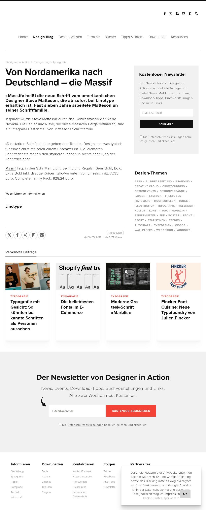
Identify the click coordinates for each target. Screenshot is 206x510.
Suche (197, 14)
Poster (173, 215)
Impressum (172, 494)
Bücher (110, 37)
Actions (46, 476)
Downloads (157, 37)
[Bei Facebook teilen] (17, 234)
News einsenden (82, 476)
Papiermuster (145, 215)
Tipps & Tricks (132, 37)
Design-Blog (43, 37)
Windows (184, 230)
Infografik (166, 205)
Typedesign (115, 232)
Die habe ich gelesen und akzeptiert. (104, 425)
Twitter (107, 471)
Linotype (13, 206)
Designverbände (172, 191)
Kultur (140, 210)
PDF (162, 215)
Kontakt (184, 14)
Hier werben (80, 481)
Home (23, 37)
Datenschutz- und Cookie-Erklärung (166, 477)
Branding (182, 181)
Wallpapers (144, 230)
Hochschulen (164, 201)
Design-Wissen (70, 37)
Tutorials (142, 225)
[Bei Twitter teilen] (9, 234)
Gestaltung (17, 471)
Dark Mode (190, 14)
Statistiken (156, 220)
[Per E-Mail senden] (41, 234)
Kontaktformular (82, 471)
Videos (180, 225)
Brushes (46, 481)
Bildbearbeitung (159, 181)
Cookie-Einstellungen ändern (161, 498)
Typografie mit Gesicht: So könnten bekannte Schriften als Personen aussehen (27, 315)
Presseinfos (79, 487)
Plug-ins (46, 492)
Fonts (45, 471)
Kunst (153, 210)
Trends (174, 220)
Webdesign (164, 230)
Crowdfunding (173, 186)
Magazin (178, 210)
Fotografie (17, 487)
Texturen (47, 487)
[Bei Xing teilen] (25, 234)
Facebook (165, 14)
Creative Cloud (147, 186)
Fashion (155, 196)
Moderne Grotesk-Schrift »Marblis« (125, 307)
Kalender (185, 205)
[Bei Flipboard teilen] (33, 234)
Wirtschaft (17, 497)
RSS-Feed (109, 481)
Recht (187, 215)
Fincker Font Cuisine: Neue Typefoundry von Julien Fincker (178, 310)
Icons (183, 201)
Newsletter (110, 487)
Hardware (142, 201)
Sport (139, 220)
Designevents (145, 191)
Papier (14, 481)
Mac (165, 210)
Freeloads (173, 196)
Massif (10, 168)
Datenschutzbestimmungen (166, 137)
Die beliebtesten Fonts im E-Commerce (77, 307)
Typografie (60, 62)
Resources (179, 37)
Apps (138, 181)
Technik (15, 492)
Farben (140, 196)
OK (185, 494)
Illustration (144, 205)
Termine (93, 37)
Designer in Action (27, 12)
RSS (177, 14)
